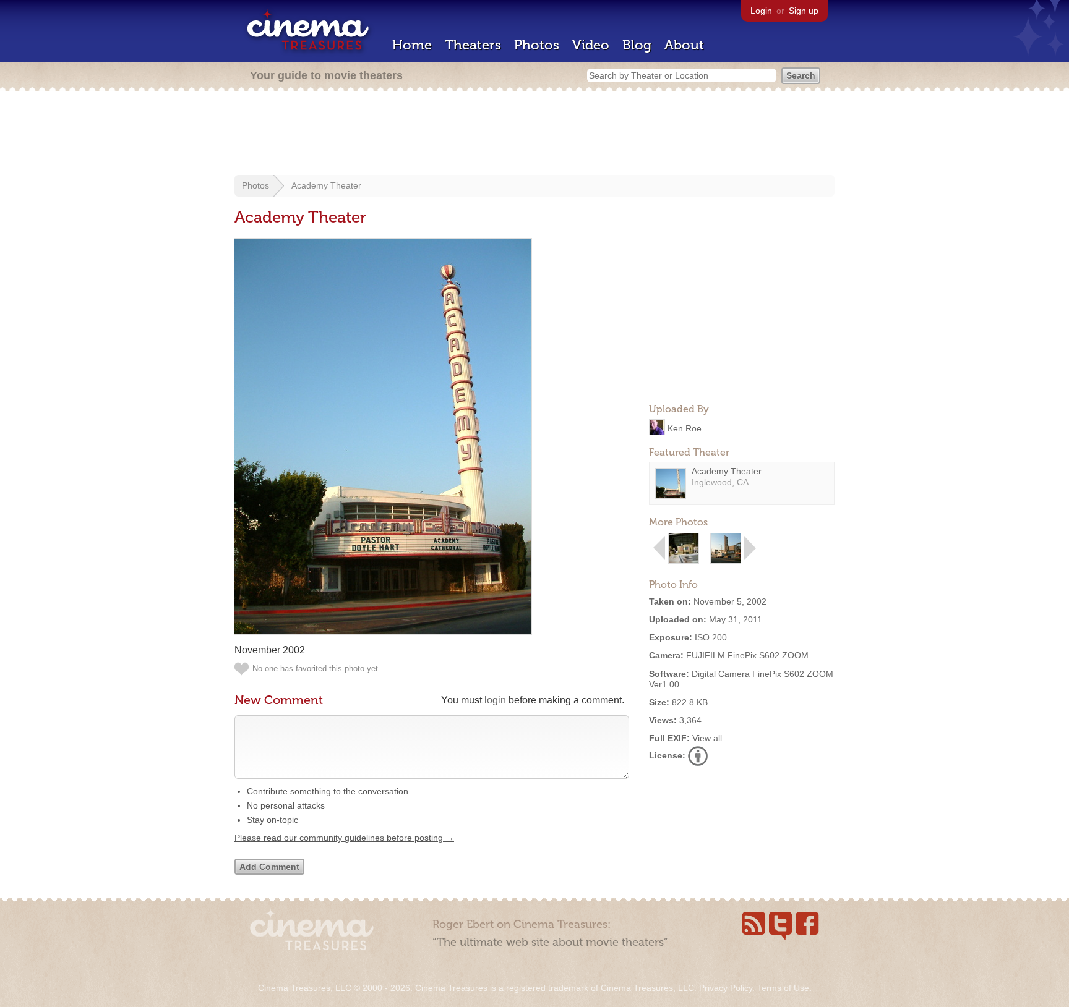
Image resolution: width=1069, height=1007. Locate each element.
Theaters (473, 44)
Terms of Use (783, 988)
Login (761, 10)
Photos (536, 44)
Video (590, 44)
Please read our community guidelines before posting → (344, 838)
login (495, 700)
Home (412, 44)
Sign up (803, 10)
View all (707, 738)
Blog (636, 44)
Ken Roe (685, 428)
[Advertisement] (534, 134)
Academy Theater (326, 185)
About (684, 44)
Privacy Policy (725, 988)
